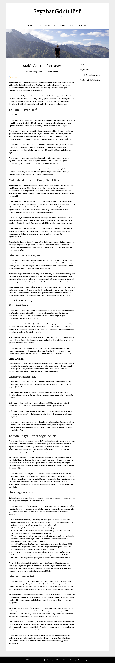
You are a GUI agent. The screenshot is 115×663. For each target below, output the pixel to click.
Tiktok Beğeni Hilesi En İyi (90, 75)
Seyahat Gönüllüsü (57, 11)
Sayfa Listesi (85, 70)
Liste (82, 65)
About (72, 26)
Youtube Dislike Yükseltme (90, 80)
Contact (83, 26)
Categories (59, 26)
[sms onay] (13, 77)
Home (30, 26)
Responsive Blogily (70, 660)
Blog (39, 26)
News (47, 26)
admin (55, 71)
